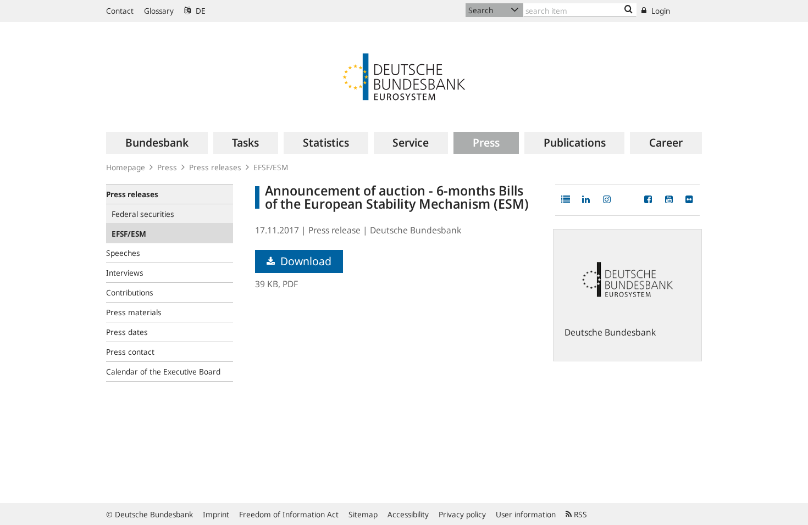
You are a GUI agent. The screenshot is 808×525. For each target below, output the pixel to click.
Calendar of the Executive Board (163, 371)
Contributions (129, 292)
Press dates (127, 332)
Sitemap (363, 514)
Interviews (124, 272)
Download (304, 261)
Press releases (215, 167)
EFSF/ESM (270, 167)
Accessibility (408, 514)
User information (526, 514)
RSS (579, 514)
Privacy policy (462, 514)
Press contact (130, 352)
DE (199, 10)
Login (659, 10)
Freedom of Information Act (289, 514)
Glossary (159, 10)
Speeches (123, 253)
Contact (120, 10)
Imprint (216, 514)
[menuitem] (157, 143)
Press (167, 167)
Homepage (125, 167)
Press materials (134, 312)
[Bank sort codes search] (628, 9)
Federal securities (143, 214)
